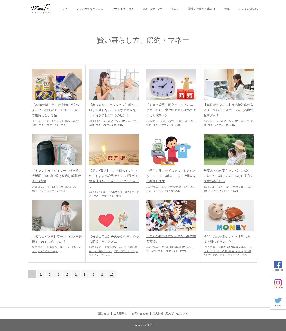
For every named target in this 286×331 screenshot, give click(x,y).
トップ (63, 8)
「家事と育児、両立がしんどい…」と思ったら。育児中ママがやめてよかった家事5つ (171, 110)
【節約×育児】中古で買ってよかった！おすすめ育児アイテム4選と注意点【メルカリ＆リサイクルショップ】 (114, 178)
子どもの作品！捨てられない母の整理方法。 (171, 238)
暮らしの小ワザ (152, 8)
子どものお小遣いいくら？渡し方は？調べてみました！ (227, 239)
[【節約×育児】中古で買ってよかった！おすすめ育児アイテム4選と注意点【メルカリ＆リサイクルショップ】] (114, 150)
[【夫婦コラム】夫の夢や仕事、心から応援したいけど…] (114, 215)
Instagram (278, 288)
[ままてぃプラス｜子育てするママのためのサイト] (41, 9)
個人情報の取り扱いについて (170, 313)
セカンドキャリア (123, 8)
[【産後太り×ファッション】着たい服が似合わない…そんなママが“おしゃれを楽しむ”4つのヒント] (114, 84)
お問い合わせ (140, 313)
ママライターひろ (237, 255)
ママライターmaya (48, 251)
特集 (227, 8)
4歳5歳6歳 (175, 247)
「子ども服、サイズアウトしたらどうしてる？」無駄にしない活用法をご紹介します (171, 176)
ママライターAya (170, 190)
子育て (175, 8)
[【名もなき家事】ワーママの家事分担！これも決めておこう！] (57, 215)
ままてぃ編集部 (248, 8)
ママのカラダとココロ (89, 8)
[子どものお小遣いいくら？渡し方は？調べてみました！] (229, 215)
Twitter (278, 305)
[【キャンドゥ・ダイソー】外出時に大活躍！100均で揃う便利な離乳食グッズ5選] (57, 150)
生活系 (50, 247)
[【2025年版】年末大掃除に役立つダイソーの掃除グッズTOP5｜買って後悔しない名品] (57, 84)
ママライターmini (56, 125)
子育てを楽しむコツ (124, 251)
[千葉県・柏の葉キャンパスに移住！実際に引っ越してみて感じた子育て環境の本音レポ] (229, 150)
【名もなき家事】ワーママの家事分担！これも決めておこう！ (57, 239)
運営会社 (103, 313)
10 (111, 274)
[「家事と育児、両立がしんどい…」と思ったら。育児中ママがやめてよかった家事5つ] (171, 84)
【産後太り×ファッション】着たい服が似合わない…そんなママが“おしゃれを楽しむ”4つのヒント (113, 110)
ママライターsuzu (113, 125)
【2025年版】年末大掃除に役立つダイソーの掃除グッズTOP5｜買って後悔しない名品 (56, 110)
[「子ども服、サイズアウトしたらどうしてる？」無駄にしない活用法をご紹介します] (171, 150)
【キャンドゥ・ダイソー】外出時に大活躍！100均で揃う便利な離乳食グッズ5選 (57, 176)
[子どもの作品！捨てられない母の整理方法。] (171, 215)
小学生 (242, 247)
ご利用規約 (120, 313)
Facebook (278, 270)
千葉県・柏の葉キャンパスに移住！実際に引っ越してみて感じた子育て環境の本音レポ (228, 176)
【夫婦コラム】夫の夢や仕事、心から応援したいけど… (114, 239)
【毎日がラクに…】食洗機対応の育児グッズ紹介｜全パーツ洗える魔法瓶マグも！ (228, 110)
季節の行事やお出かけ (201, 8)
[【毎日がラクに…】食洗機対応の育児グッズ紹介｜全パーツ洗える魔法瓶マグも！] (229, 84)
